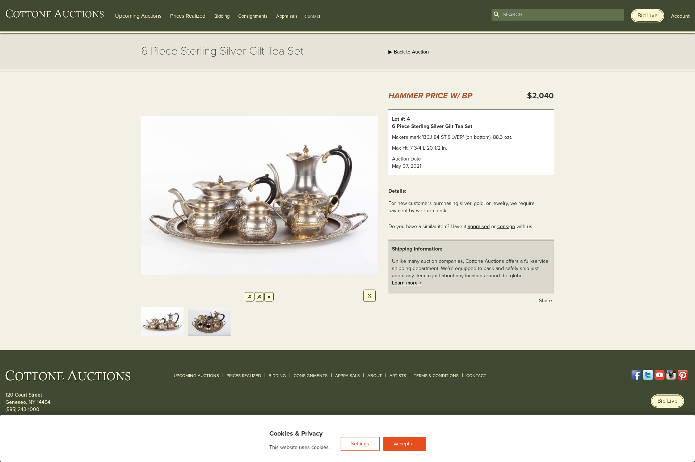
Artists (397, 375)
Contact (476, 375)
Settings (360, 444)
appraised (479, 226)
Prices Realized (188, 16)
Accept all (405, 444)
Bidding (221, 16)
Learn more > (407, 283)
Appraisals (287, 16)
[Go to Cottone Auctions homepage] (55, 13)
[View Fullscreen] (369, 296)
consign (506, 226)
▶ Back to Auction (408, 52)
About (374, 375)
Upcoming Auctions (138, 16)
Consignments (253, 16)
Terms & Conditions (436, 375)
